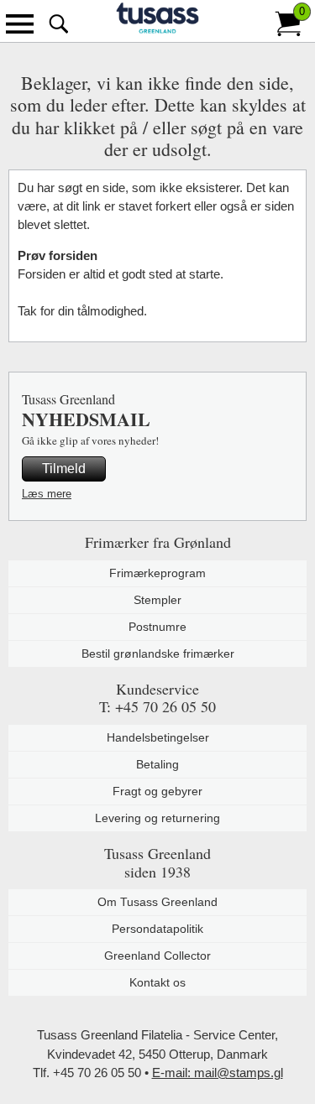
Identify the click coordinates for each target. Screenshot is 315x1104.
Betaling (157, 764)
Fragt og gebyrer (157, 791)
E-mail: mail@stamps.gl (217, 1072)
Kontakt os (157, 982)
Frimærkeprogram (157, 573)
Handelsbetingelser (158, 737)
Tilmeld (64, 468)
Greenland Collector (157, 955)
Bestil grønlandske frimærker (157, 653)
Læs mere (46, 493)
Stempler (157, 600)
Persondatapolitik (157, 928)
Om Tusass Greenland (157, 902)
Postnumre (157, 626)
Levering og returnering (157, 818)
